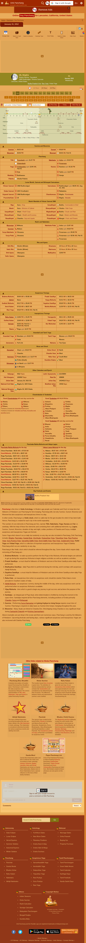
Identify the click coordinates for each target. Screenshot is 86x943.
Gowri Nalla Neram (66, 866)
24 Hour (44, 88)
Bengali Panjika (25, 915)
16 (73, 97)
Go (55, 820)
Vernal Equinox (11, 840)
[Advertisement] (43, 56)
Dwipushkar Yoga (48, 538)
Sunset (53, 149)
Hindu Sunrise (25, 900)
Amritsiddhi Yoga (39, 866)
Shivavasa (10, 363)
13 (60, 97)
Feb (22, 93)
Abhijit (11, 300)
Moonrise (10, 153)
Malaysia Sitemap (34, 940)
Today (65, 105)
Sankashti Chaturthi (17, 611)
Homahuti (10, 350)
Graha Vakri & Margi (40, 848)
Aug (48, 93)
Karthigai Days (65, 874)
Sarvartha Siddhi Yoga (30, 541)
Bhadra (11, 538)
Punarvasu (63, 163)
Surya (14, 600)
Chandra (8, 600)
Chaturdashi (21, 163)
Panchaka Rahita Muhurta (10, 447)
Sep (53, 93)
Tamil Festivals (65, 878)
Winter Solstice (11, 851)
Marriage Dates (65, 833)
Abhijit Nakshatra (12, 881)
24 (40, 100)
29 (62, 100)
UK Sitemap (23, 940)
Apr (31, 93)
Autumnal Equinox (12, 848)
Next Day (76, 105)
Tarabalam (53, 398)
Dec (66, 93)
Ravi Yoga (45, 83)
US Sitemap (14, 940)
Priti (18, 172)
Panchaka (18, 538)
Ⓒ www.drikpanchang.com (55, 911)
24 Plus (52, 88)
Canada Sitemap (68, 940)
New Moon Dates (39, 836)
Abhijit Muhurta (10, 584)
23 (35, 100)
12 (56, 97)
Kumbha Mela (25, 919)
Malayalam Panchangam (28, 911)
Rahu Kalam (9, 317)
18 (13, 100)
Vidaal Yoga (53, 83)
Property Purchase (66, 844)
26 (49, 100)
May (35, 93)
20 (22, 100)
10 (47, 97)
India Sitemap (57, 940)
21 (26, 100)
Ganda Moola (11, 866)
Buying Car (64, 840)
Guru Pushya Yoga (14, 541)
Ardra (61, 160)
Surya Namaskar (27, 603)
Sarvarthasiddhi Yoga (40, 862)
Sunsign (11, 229)
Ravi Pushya (37, 878)
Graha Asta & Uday (40, 844)
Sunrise (11, 149)
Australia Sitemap (46, 940)
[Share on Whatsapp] (28, 624)
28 (58, 100)
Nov (62, 93)
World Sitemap (42, 938)
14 (65, 97)
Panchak (9, 862)
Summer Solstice (12, 844)
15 (69, 97)
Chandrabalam (13, 398)
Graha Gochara (38, 851)
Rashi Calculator (25, 904)
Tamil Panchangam (67, 862)
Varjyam (11, 324)
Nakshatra (52, 160)
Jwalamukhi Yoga (67, 541)
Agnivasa (10, 357)
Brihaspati (23, 600)
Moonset (53, 153)
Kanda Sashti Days (66, 881)
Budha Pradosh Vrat (34, 83)
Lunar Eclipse (11, 836)
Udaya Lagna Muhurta (50, 447)
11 (51, 97)
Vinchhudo (37, 538)
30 (67, 100)
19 (17, 100)
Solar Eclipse (10, 833)
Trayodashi (21, 160)
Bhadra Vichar (11, 870)
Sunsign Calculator (26, 907)
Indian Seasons (25, 896)
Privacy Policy (55, 913)
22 (31, 100)
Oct (57, 93)
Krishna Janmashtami (36, 611)
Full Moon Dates (39, 833)
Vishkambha (21, 167)
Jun (40, 93)
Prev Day (53, 105)
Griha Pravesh (65, 836)
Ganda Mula (27, 538)
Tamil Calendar (65, 870)
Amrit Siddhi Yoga (45, 541)
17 (78, 97)
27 (53, 100)
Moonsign (10, 225)
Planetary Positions (40, 840)
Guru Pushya (37, 881)
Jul (44, 93)
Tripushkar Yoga (61, 538)
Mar (26, 93)
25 (44, 100)
